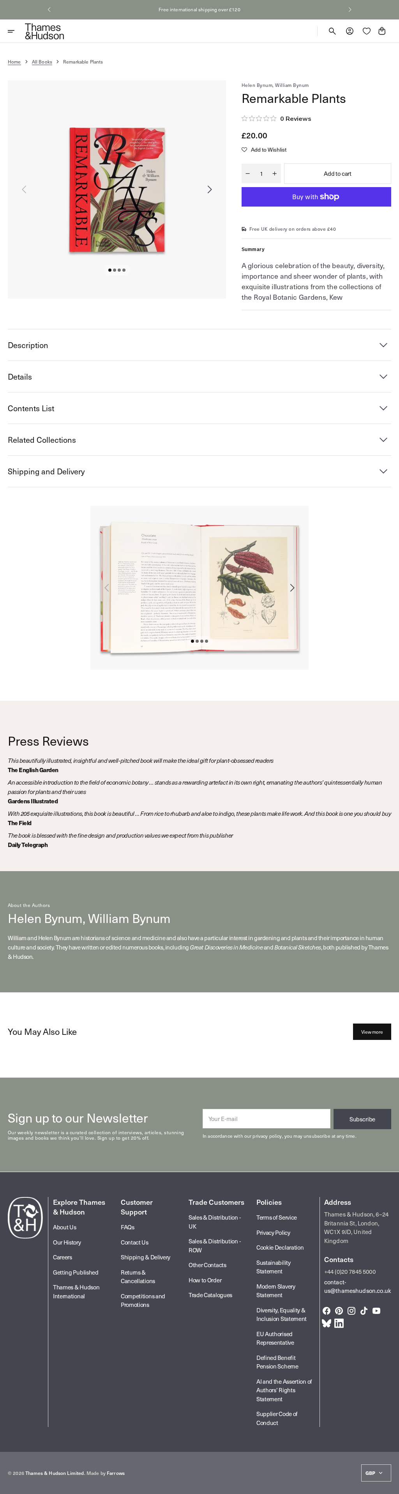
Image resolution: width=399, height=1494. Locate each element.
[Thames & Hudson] (44, 31)
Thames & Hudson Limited (54, 1472)
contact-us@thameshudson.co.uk (357, 1286)
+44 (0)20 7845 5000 (350, 1271)
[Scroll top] (389, 1484)
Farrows (116, 1472)
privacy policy (267, 1135)
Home (14, 61)
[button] (49, 9)
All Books (42, 61)
